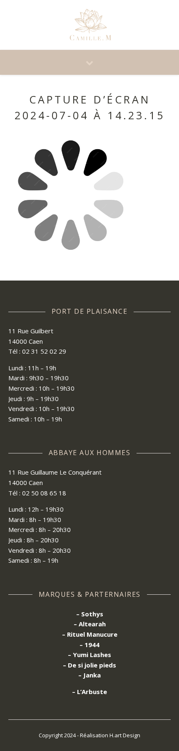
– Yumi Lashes (89, 654)
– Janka (89, 675)
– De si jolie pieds (89, 665)
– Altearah (90, 624)
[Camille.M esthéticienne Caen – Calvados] (89, 25)
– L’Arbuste (89, 691)
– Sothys (89, 614)
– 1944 (89, 644)
